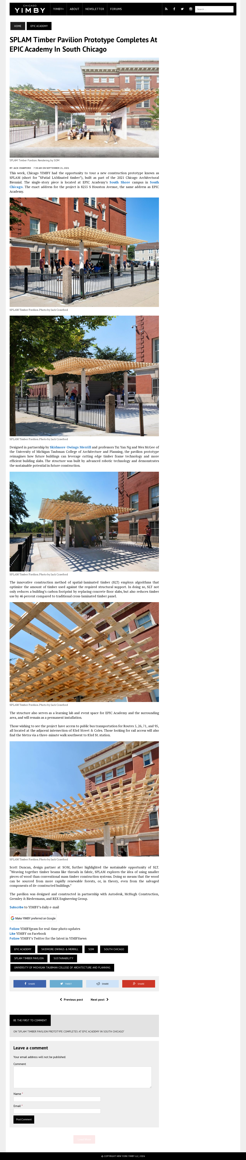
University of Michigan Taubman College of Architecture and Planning (62, 967)
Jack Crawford (22, 167)
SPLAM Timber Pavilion (29, 958)
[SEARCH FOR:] (214, 9)
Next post (98, 999)
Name (17, 1094)
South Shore (120, 182)
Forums (116, 9)
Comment (19, 1064)
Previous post (73, 999)
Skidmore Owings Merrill (70, 447)
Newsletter (94, 9)
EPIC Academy (22, 949)
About (74, 9)
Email (17, 1106)
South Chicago (114, 949)
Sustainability (63, 958)
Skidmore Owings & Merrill (59, 949)
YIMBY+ (58, 9)
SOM (91, 949)
